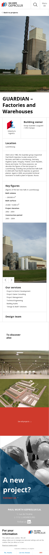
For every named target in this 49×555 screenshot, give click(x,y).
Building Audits (12, 303)
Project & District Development (18, 291)
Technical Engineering (15, 300)
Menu (44, 3)
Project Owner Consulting (16, 294)
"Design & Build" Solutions (17, 307)
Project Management (15, 297)
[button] (5, 280)
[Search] (35, 4)
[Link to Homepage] (10, 4)
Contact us (9, 497)
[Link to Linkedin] (29, 521)
